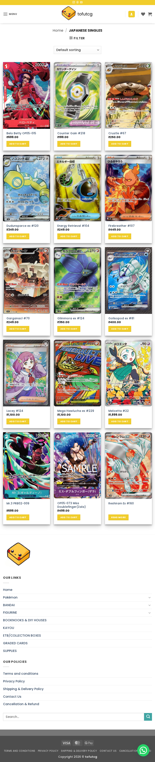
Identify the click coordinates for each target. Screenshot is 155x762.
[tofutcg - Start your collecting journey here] (77, 14)
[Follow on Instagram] (73, 2)
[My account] (131, 14)
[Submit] (148, 717)
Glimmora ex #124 (70, 318)
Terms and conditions (20, 673)
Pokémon (10, 597)
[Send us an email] (81, 2)
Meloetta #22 (118, 411)
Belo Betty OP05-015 (21, 133)
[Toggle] (149, 597)
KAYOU (8, 628)
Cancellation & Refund (21, 704)
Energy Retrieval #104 (73, 226)
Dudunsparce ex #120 (22, 226)
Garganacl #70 (18, 318)
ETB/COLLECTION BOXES (22, 635)
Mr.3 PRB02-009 (17, 503)
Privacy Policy (14, 681)
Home (58, 30)
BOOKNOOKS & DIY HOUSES (25, 620)
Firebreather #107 (121, 226)
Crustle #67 (117, 133)
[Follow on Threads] (77, 2)
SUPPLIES (10, 651)
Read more (118, 517)
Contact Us (12, 696)
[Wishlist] (143, 14)
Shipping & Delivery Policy (23, 689)
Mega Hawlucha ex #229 (75, 411)
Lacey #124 (14, 411)
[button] (10, 14)
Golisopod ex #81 (121, 318)
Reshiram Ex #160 (121, 503)
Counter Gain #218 (71, 133)
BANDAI (9, 605)
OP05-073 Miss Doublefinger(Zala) (71, 505)
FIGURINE (10, 612)
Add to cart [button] (17, 143)
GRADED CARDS (15, 643)
